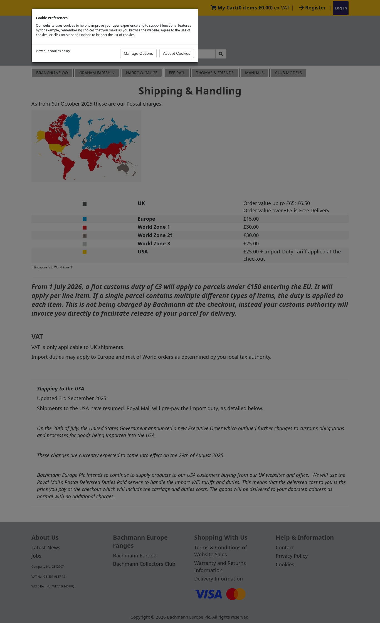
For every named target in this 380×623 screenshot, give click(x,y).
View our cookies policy (53, 51)
